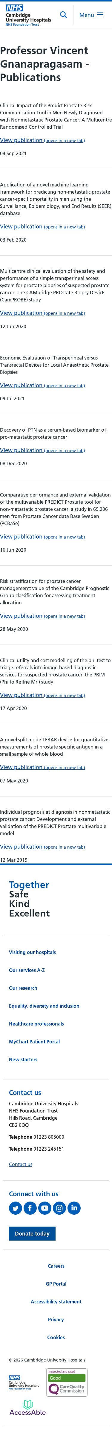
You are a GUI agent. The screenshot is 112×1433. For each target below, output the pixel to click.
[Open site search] (63, 14)
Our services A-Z (27, 970)
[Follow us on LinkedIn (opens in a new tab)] (74, 1208)
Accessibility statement (56, 1302)
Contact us (20, 1164)
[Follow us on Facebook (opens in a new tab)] (31, 1208)
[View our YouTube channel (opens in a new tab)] (45, 1208)
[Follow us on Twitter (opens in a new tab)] (16, 1208)
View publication (42, 140)
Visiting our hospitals (32, 952)
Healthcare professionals (36, 1024)
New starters (23, 1059)
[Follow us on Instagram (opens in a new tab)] (60, 1208)
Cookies (56, 1337)
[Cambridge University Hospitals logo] (28, 15)
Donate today (32, 1233)
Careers (56, 1266)
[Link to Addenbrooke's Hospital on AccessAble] (27, 1407)
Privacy (56, 1319)
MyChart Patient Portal (34, 1042)
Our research (23, 988)
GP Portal (56, 1284)
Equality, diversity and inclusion (44, 1006)
